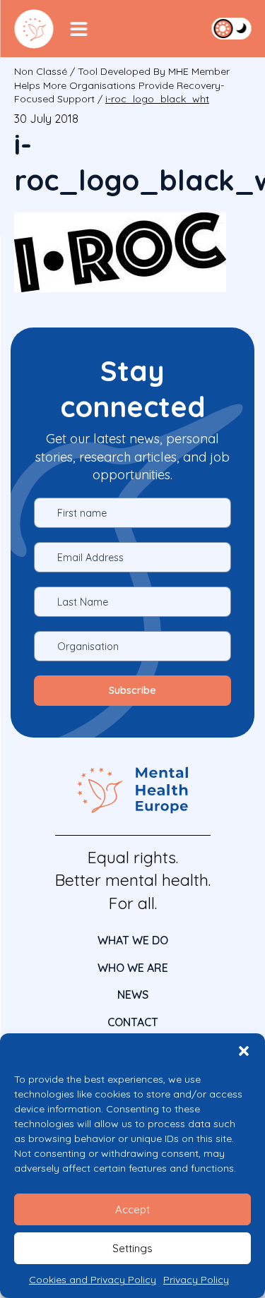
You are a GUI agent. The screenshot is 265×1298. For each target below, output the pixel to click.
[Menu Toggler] (78, 29)
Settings (132, 1248)
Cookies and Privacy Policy (92, 1279)
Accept (132, 1209)
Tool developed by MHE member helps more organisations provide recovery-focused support (122, 85)
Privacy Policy (196, 1279)
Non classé (40, 71)
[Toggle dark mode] (231, 28)
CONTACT (132, 1022)
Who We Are (133, 968)
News (132, 994)
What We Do (133, 940)
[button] (244, 1051)
